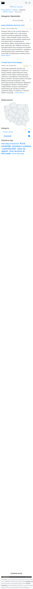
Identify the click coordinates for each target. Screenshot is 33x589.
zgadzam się (29, 581)
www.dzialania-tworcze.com (12, 25)
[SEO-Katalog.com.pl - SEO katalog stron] (3, 3)
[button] (26, 2)
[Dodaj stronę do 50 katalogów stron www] (16, 6)
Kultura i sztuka (8, 12)
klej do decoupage (18, 153)
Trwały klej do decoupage (11, 62)
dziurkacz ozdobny (21, 146)
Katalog (14, 10)
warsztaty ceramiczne (10, 144)
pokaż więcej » (6, 55)
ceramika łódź (9, 148)
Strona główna (6, 10)
